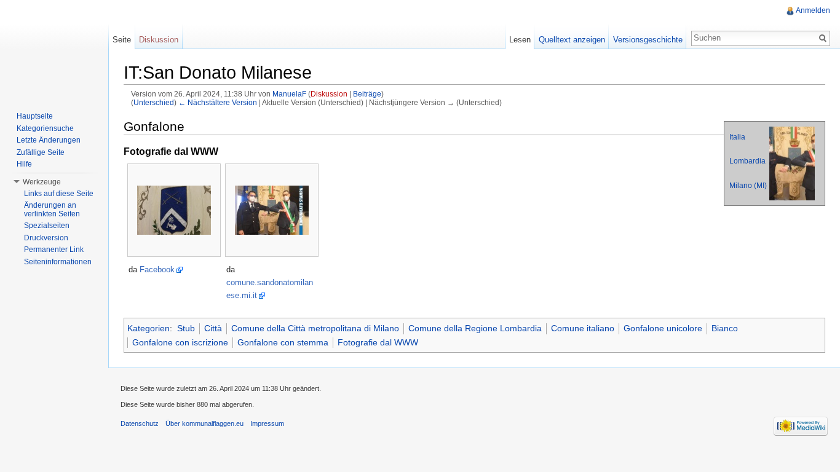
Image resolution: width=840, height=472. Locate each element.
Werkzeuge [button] (42, 182)
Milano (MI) (748, 185)
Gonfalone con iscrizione (180, 342)
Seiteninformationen (58, 262)
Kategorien (148, 328)
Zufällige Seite (41, 152)
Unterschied (153, 102)
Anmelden (813, 10)
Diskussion (329, 94)
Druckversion (46, 238)
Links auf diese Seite (58, 193)
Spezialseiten (46, 225)
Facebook (157, 269)
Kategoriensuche (45, 128)
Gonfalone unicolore (663, 328)
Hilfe (24, 164)
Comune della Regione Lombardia (475, 328)
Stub (186, 328)
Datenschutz (140, 423)
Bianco (724, 328)
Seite (122, 39)
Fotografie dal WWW (378, 342)
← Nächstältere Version (217, 102)
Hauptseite (35, 116)
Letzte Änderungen (49, 140)
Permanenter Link (54, 249)
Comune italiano (582, 328)
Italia (737, 137)
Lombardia (747, 161)
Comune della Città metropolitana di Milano (315, 328)
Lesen (520, 39)
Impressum (267, 423)
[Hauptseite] (54, 49)
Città (213, 328)
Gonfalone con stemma (282, 342)
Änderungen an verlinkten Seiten (52, 209)
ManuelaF (289, 94)
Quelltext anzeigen (572, 39)
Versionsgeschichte (648, 39)
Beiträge (367, 94)
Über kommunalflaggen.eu (204, 423)
